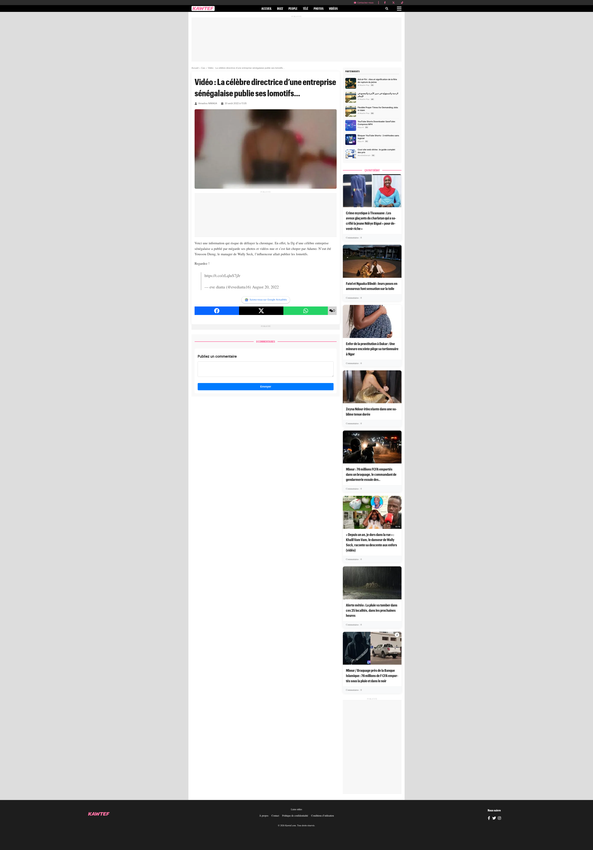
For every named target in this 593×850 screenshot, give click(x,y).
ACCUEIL (266, 8)
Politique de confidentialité (295, 815)
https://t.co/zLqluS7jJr (222, 275)
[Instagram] (499, 818)
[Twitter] (494, 818)
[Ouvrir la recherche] (387, 8)
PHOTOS (319, 8)
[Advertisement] (296, 39)
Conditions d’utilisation (322, 815)
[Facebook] (489, 818)
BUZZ (280, 8)
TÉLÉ (305, 8)
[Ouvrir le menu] (399, 8)
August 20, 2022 (265, 287)
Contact (275, 815)
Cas (203, 68)
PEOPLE (292, 8)
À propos (263, 815)
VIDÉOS (333, 8)
